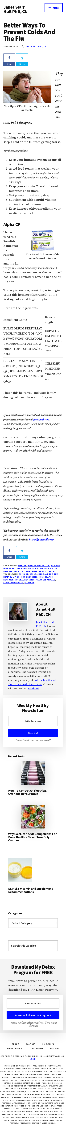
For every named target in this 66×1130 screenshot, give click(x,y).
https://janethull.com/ (41, 539)
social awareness (34, 571)
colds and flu (45, 574)
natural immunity (13, 571)
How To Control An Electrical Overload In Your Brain (27, 792)
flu (56, 574)
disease (22, 565)
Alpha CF (23, 574)
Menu (56, 7)
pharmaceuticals (45, 580)
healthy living (11, 577)
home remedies (29, 577)
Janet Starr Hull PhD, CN (15, 9)
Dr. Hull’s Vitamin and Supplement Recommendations (30, 890)
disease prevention (39, 565)
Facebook (33, 688)
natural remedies (24, 580)
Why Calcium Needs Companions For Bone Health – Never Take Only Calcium (32, 837)
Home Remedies (29, 568)
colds (32, 574)
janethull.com (41, 419)
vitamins (50, 571)
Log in (33, 1059)
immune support (48, 568)
